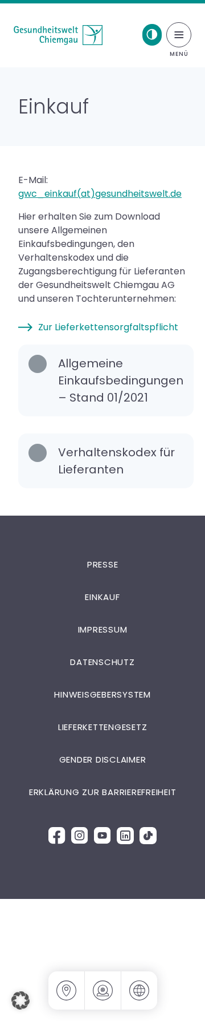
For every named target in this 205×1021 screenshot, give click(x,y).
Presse (102, 564)
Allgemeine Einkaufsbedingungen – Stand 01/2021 (120, 380)
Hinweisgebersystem (102, 694)
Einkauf (102, 597)
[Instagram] (79, 835)
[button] (20, 1000)
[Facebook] (56, 835)
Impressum (103, 629)
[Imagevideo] (103, 990)
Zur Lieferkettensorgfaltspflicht (108, 327)
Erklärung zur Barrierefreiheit (103, 792)
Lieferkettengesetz (102, 727)
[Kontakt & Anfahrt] (66, 990)
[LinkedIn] (125, 835)
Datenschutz (102, 662)
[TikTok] (148, 835)
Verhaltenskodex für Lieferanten (116, 460)
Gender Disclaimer (102, 759)
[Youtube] (102, 835)
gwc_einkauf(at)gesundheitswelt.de (100, 193)
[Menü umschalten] (178, 34)
